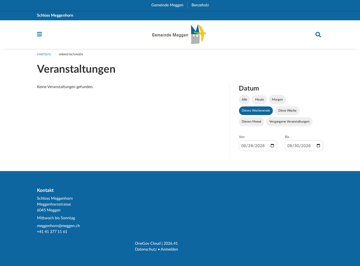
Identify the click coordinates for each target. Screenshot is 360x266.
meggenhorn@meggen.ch (58, 226)
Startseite (44, 54)
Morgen (277, 99)
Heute (259, 99)
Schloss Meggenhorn (55, 15)
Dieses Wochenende (256, 110)
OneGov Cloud (148, 243)
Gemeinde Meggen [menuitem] (169, 5)
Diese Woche (287, 110)
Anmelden (169, 249)
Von (242, 137)
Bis (287, 137)
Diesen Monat (251, 121)
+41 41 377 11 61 (52, 232)
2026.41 (171, 243)
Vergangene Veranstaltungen (289, 121)
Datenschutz (146, 249)
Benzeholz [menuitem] (202, 5)
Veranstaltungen (71, 54)
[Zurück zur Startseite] (180, 34)
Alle (244, 99)
